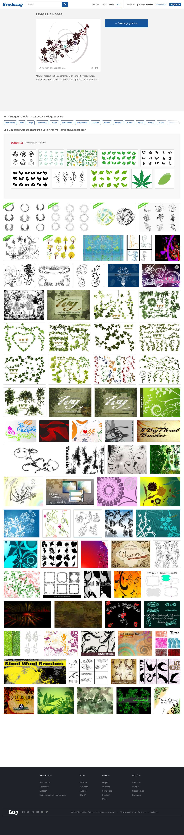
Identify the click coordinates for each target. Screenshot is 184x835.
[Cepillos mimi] (61, 643)
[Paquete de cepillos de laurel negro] (25, 217)
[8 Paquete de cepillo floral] (158, 431)
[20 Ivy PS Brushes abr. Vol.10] (115, 337)
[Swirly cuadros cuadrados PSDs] (162, 584)
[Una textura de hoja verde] (12, 643)
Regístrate (175, 4)
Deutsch (106, 795)
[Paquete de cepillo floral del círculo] (115, 217)
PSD (118, 5)
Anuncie (84, 786)
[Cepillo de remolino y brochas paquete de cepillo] (23, 491)
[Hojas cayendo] (95, 700)
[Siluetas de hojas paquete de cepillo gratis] (59, 554)
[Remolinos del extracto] (123, 275)
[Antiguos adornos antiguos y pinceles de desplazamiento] (54, 275)
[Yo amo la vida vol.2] (87, 431)
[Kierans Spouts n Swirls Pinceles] (27, 614)
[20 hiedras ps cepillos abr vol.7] (70, 370)
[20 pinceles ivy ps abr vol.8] (25, 370)
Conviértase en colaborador (53, 795)
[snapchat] (42, 812)
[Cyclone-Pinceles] (161, 275)
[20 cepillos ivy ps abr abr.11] (25, 402)
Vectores (95, 5)
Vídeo (111, 5)
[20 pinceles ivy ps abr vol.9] (159, 337)
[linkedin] (47, 812)
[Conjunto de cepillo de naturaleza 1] (19, 700)
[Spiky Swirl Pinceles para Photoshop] (98, 643)
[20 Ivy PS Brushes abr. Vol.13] (70, 402)
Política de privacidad (147, 812)
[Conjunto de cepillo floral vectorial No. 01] (21, 554)
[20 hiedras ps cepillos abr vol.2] (70, 337)
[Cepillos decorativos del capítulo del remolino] (124, 671)
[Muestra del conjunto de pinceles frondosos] (22, 584)
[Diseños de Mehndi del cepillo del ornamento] (119, 523)
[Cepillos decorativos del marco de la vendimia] (62, 584)
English (105, 782)
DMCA (83, 795)
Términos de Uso (128, 812)
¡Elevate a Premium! (145, 5)
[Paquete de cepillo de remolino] (97, 584)
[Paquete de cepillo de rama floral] (22, 248)
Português (107, 791)
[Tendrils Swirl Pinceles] (84, 459)
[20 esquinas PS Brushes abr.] (130, 554)
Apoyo (83, 791)
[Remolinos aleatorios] (159, 671)
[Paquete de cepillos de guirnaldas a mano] (70, 217)
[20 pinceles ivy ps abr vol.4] (114, 305)
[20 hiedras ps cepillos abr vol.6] (159, 370)
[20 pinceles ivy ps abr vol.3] (25, 337)
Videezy (43, 791)
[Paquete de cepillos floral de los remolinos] (159, 217)
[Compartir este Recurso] (97, 68)
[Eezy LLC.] (13, 812)
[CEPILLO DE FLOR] (117, 491)
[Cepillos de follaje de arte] (133, 700)
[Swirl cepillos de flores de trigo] (160, 402)
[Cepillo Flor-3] (160, 491)
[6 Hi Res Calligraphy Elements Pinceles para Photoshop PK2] (162, 614)
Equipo (135, 786)
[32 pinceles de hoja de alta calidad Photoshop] (55, 700)
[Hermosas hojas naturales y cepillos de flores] (103, 248)
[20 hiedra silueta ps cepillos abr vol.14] (68, 305)
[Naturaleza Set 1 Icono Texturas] (70, 491)
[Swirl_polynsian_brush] (135, 643)
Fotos (104, 5)
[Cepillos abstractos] (119, 431)
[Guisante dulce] (87, 523)
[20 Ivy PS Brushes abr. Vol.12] (115, 402)
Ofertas (83, 782)
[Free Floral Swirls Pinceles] (19, 275)
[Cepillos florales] (167, 248)
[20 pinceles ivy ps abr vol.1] (159, 305)
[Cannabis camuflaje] (78, 614)
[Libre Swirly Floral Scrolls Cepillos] (89, 275)
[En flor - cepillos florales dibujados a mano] (166, 554)
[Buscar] (65, 4)
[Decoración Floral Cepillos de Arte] (167, 700)
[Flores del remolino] (139, 248)
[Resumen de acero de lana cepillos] (35, 671)
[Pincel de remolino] (32, 459)
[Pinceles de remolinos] (123, 614)
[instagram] (37, 812)
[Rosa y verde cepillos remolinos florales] (56, 523)
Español (106, 786)
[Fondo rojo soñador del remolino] (94, 554)
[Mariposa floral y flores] (20, 431)
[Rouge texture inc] (167, 643)
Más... (105, 799)
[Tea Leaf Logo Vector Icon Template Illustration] (164, 179)
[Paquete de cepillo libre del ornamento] (24, 305)
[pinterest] (33, 812)
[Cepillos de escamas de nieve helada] (22, 523)
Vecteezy (44, 786)
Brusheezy (45, 782)
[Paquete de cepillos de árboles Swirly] (61, 248)
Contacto (136, 795)
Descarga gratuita (128, 23)
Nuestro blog (138, 791)
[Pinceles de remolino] (165, 459)
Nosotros (136, 782)
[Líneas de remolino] (54, 431)
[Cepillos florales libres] (127, 584)
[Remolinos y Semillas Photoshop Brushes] (127, 459)
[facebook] (23, 812)
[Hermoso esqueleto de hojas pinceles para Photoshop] (32, 643)
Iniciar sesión (161, 5)
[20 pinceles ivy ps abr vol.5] (115, 370)
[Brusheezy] (13, 5)
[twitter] (28, 812)
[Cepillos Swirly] (88, 671)
